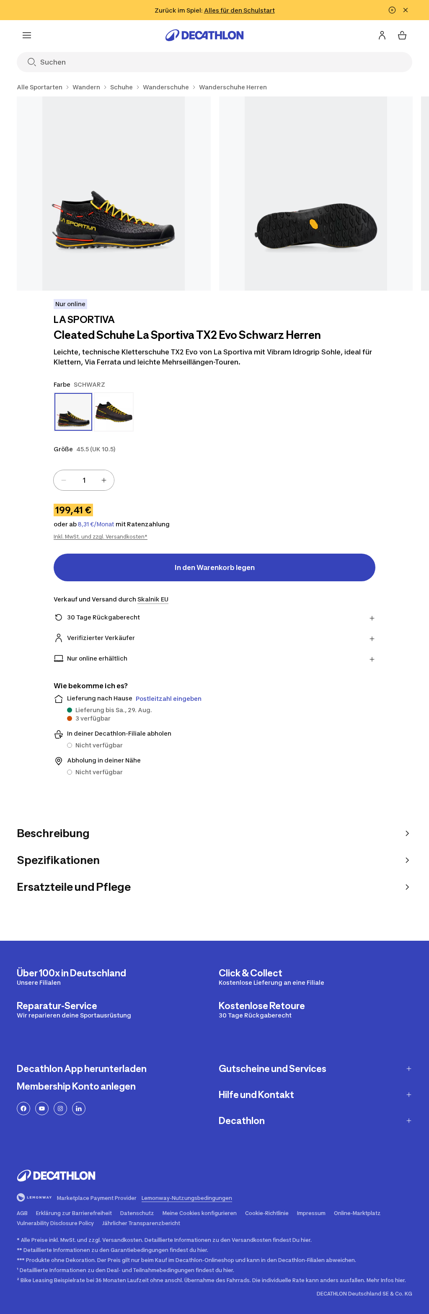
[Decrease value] (64, 480)
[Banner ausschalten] (392, 10)
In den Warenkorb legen (215, 567)
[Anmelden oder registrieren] (382, 35)
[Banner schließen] (405, 10)
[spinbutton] (84, 480)
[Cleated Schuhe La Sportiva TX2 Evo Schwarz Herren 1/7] (114, 193)
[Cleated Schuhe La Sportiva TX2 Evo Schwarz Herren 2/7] (316, 193)
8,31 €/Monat (96, 524)
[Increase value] (104, 480)
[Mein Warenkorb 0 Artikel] (402, 35)
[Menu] (27, 35)
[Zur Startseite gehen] (204, 35)
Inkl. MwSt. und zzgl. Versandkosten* (100, 536)
